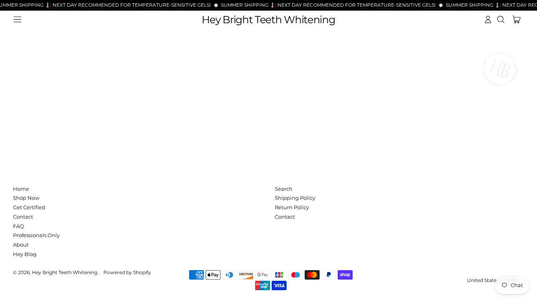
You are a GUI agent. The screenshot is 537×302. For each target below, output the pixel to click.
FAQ (18, 226)
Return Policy (292, 207)
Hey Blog (25, 254)
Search (283, 189)
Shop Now (26, 198)
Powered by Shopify (127, 272)
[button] (500, 19)
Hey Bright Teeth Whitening (268, 20)
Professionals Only (36, 235)
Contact (23, 217)
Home (21, 189)
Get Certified (29, 207)
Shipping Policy (295, 198)
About (21, 244)
